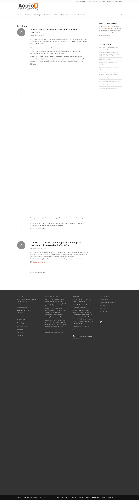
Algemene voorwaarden (24, 310)
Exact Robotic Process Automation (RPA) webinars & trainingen (108, 48)
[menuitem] (81, 1)
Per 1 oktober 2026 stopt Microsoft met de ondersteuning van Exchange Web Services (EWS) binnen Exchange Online (109, 54)
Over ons (109, 1)
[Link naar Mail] (120, 7)
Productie (103, 306)
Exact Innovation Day (104, 78)
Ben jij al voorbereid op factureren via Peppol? (110, 81)
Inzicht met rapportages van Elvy (106, 84)
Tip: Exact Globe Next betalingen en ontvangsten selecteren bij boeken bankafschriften (55, 244)
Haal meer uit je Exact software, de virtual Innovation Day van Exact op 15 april (108, 73)
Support (40, 35)
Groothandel (104, 299)
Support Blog (118, 1)
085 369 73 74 (105, 26)
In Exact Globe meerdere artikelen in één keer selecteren (54, 31)
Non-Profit (103, 312)
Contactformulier (92, 1)
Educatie (103, 309)
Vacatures (102, 1)
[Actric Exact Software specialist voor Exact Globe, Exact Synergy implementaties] (28, 7)
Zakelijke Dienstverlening (108, 302)
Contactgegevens (81, 1)
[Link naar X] (117, 7)
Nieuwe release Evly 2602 (105, 59)
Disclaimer (20, 312)
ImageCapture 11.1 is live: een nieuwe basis (109, 88)
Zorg (101, 315)
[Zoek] (120, 14)
